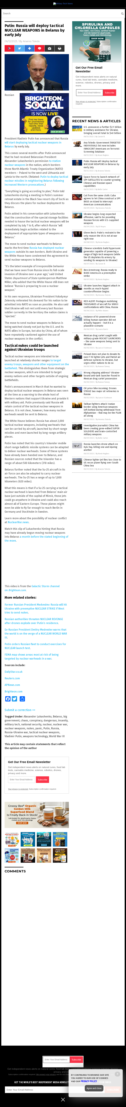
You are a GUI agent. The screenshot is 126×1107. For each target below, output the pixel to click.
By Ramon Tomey (103, 366)
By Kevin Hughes (102, 155)
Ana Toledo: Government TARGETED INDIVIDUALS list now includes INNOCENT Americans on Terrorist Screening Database (102, 147)
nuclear (47, 724)
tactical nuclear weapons (44, 732)
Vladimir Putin (13, 736)
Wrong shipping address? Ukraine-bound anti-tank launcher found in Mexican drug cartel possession (102, 375)
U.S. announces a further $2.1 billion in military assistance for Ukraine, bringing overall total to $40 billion (102, 130)
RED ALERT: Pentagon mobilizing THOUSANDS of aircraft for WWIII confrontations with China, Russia (101, 304)
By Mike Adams (102, 311)
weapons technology (35, 736)
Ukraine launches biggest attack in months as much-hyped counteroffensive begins (102, 288)
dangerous (50, 720)
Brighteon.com (17, 590)
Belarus (57, 716)
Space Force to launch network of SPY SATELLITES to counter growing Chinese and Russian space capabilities (102, 181)
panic (38, 728)
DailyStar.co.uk (13, 671)
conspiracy (35, 720)
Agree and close (94, 1088)
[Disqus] (37, 917)
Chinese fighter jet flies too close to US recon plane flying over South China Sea (102, 462)
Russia (55, 728)
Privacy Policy (89, 1081)
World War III (57, 736)
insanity (63, 720)
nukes (30, 728)
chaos (24, 720)
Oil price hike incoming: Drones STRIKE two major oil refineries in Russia (101, 391)
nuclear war (60, 724)
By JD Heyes (101, 227)
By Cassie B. (100, 137)
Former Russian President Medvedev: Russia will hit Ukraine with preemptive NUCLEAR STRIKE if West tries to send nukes (36, 608)
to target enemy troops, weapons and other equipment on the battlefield (37, 364)
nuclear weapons (15, 728)
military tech (12, 724)
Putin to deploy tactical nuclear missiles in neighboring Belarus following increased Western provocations (36, 180)
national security (31, 724)
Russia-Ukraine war (16, 732)
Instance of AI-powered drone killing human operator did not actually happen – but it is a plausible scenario (100, 321)
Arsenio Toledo (31, 41)
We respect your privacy (46, 1074)
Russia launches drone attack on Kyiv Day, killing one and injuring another (101, 447)
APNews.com (12, 685)
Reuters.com (12, 678)
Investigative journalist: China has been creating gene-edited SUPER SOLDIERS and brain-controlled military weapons (101, 430)
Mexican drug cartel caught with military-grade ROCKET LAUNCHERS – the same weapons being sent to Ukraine (102, 340)
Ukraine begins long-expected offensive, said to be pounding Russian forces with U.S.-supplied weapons (101, 219)
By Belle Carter (101, 189)
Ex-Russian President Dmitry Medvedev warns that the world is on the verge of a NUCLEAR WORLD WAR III (36, 633)
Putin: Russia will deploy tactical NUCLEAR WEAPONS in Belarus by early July (101, 164)
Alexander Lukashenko (38, 716)
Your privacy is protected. (18, 789)
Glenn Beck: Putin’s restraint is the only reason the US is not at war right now (102, 235)
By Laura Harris (102, 329)
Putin (46, 728)
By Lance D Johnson (104, 348)
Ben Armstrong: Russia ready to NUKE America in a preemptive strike (100, 273)
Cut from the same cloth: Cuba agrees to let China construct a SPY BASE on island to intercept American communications (102, 200)
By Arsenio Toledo (102, 171)
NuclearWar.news (18, 522)
